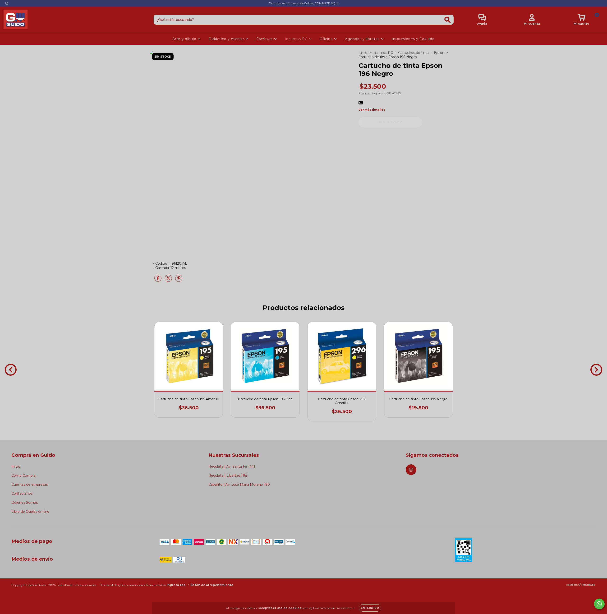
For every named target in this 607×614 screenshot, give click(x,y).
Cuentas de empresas (29, 484)
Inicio (363, 53)
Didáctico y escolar (227, 39)
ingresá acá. (176, 585)
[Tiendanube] (581, 585)
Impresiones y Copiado (413, 39)
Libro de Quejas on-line (30, 511)
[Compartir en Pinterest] (178, 280)
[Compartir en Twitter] (169, 280)
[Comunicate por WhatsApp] (599, 604)
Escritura (265, 39)
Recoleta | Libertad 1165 (228, 475)
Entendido (370, 607)
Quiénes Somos (24, 502)
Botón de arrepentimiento (211, 585)
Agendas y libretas (363, 39)
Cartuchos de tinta (413, 53)
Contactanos (21, 493)
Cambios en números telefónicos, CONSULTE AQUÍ (303, 3)
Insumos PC (297, 39)
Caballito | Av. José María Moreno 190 (239, 484)
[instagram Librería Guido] (7, 3)
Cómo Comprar (24, 475)
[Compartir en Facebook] (158, 280)
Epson (439, 53)
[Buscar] (447, 19)
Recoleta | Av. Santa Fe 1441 (231, 466)
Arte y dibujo (185, 39)
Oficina (327, 39)
